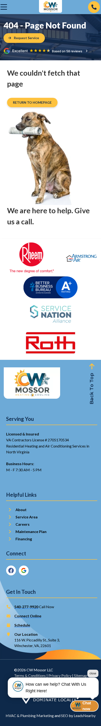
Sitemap (80, 675)
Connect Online (27, 616)
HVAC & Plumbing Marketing (30, 715)
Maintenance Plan (31, 531)
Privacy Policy (59, 675)
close (92, 673)
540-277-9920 (26, 606)
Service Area (27, 517)
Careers (23, 524)
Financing (24, 539)
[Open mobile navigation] (4, 7)
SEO (64, 715)
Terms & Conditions (30, 675)
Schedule (22, 625)
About (21, 509)
